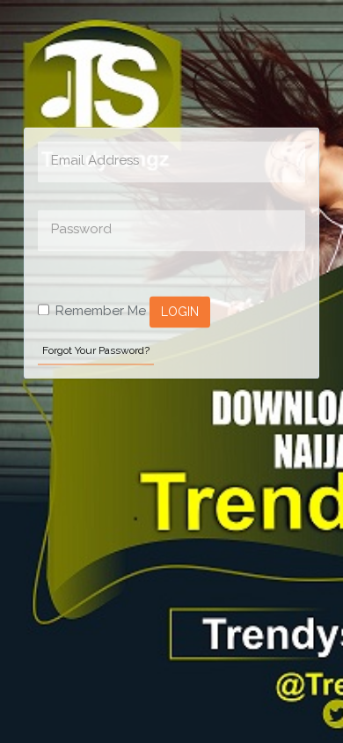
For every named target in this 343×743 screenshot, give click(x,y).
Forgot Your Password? (96, 351)
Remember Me (100, 311)
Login (180, 312)
